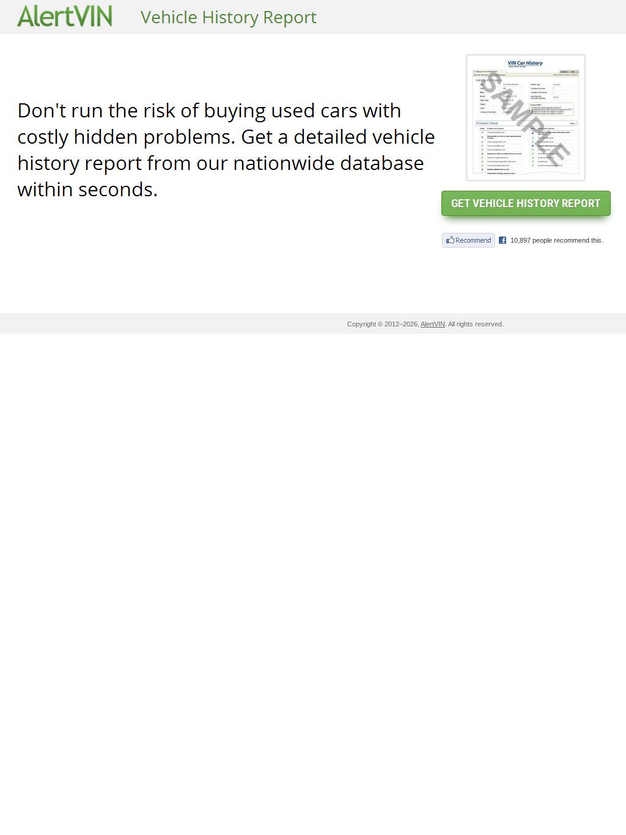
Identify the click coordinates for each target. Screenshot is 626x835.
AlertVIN (433, 324)
